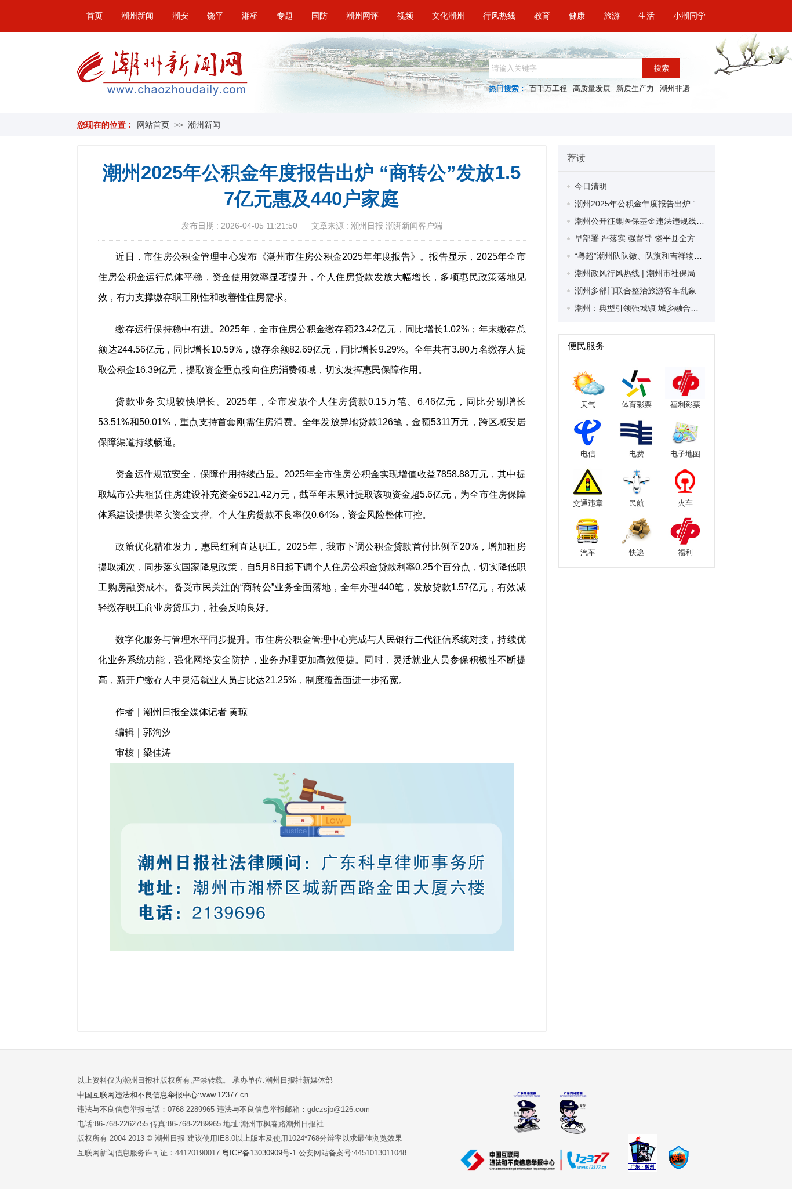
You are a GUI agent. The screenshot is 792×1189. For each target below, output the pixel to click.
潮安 (180, 15)
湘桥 (250, 15)
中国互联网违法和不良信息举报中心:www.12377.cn (162, 1094)
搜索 (661, 68)
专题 (285, 15)
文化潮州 (448, 15)
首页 (94, 15)
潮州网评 (362, 15)
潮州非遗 (675, 88)
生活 (646, 15)
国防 (319, 15)
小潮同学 (689, 15)
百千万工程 (548, 88)
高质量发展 (592, 88)
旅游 (612, 15)
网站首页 (153, 124)
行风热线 (499, 15)
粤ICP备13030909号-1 (260, 1152)
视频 (405, 15)
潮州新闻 (137, 15)
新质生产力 (635, 88)
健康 (577, 15)
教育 (542, 15)
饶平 (215, 15)
